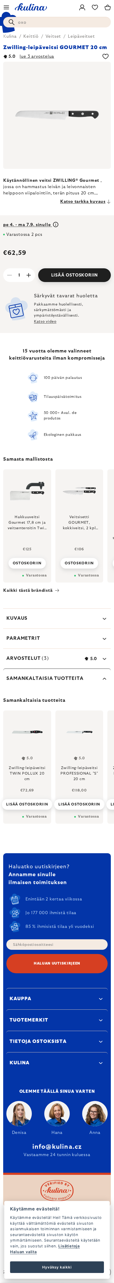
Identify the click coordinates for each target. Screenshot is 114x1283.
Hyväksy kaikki (57, 1267)
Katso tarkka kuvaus (83, 201)
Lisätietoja (69, 1246)
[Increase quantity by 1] (28, 275)
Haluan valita (23, 1251)
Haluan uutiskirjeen (57, 963)
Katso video (45, 321)
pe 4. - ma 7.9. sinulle (27, 225)
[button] (27, 802)
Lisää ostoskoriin (74, 275)
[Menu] (6, 7)
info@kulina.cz (57, 1147)
